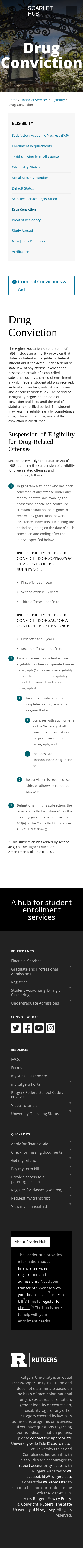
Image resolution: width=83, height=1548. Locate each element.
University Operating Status (35, 1113)
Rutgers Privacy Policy (52, 1498)
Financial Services (34, 100)
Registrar (19, 982)
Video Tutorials (24, 1105)
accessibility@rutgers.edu (48, 1476)
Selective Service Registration (34, 199)
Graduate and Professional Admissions (34, 971)
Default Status (23, 188)
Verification (20, 251)
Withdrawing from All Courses (37, 156)
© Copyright (27, 1504)
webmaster (57, 1482)
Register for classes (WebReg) (36, 1189)
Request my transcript (30, 1198)
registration (28, 1274)
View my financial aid (29, 1206)
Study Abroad (22, 230)
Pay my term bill (25, 1168)
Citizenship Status (26, 167)
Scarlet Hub (40, 11)
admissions (28, 1281)
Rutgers (11, 11)
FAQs (15, 1059)
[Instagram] (50, 1027)
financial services (32, 1268)
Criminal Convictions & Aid (42, 285)
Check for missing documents (36, 1152)
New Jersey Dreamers (28, 241)
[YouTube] (39, 1027)
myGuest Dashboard (29, 1075)
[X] (16, 1027)
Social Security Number (30, 177)
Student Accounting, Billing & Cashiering (36, 992)
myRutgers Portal (26, 1084)
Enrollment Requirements (32, 146)
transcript (26, 1287)
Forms (16, 1067)
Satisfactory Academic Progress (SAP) (40, 135)
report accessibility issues (41, 1465)
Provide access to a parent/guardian (27, 1179)
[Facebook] (27, 1027)
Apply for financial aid (29, 1143)
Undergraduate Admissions (35, 1003)
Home (12, 100)
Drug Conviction (24, 209)
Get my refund (23, 1160)
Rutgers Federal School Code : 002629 (37, 1095)
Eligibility (58, 100)
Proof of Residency (26, 220)
